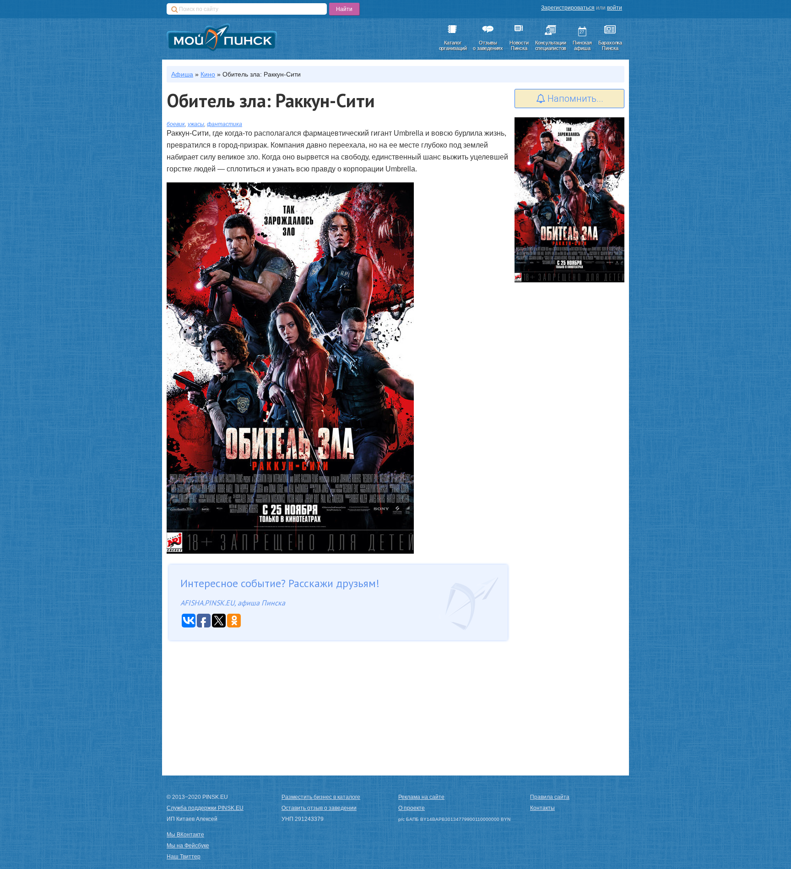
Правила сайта (549, 797)
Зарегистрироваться (568, 8)
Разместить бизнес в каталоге (321, 797)
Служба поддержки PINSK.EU (205, 808)
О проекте (411, 808)
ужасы (196, 124)
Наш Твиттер (183, 856)
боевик (176, 124)
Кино (207, 74)
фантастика (224, 124)
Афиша (182, 74)
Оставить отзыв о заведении (319, 808)
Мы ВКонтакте (185, 834)
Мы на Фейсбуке (188, 845)
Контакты (542, 808)
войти (614, 8)
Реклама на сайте (421, 797)
